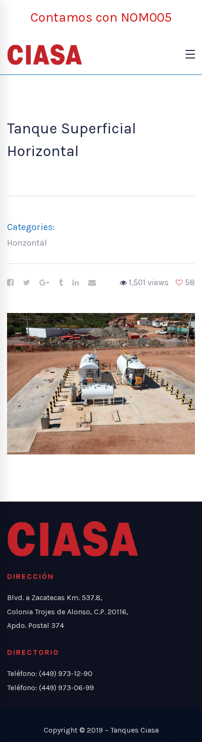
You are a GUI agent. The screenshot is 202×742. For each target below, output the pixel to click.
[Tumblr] (61, 283)
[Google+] (44, 283)
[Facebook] (10, 283)
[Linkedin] (76, 283)
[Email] (92, 283)
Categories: (30, 227)
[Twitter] (26, 283)
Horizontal (27, 243)
